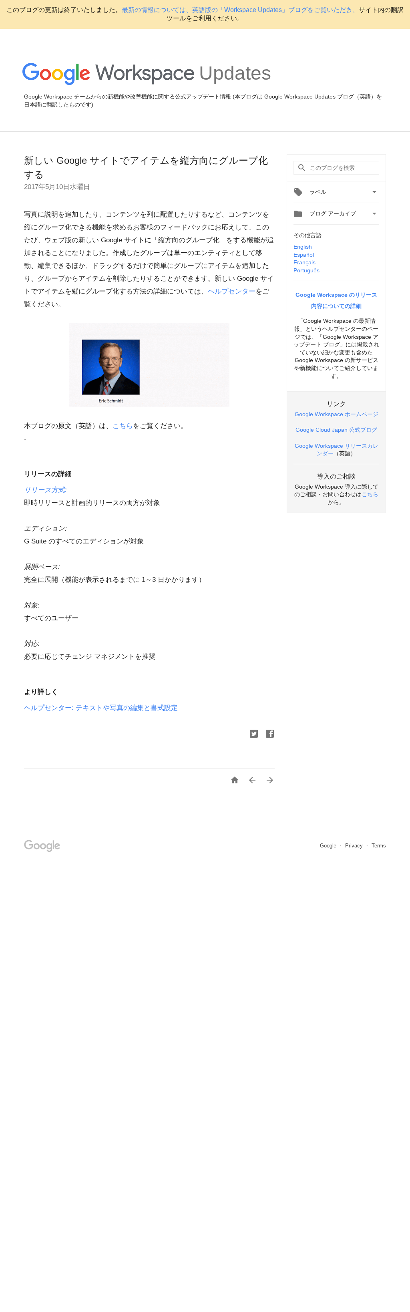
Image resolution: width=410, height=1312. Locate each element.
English (302, 246)
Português (306, 270)
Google (329, 846)
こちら (123, 426)
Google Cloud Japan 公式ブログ (336, 430)
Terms (379, 846)
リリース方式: (45, 490)
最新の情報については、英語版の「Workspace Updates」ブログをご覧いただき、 (240, 9)
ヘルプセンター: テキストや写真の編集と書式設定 (101, 708)
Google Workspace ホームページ (336, 414)
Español (303, 255)
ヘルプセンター (231, 291)
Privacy (354, 846)
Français (304, 262)
